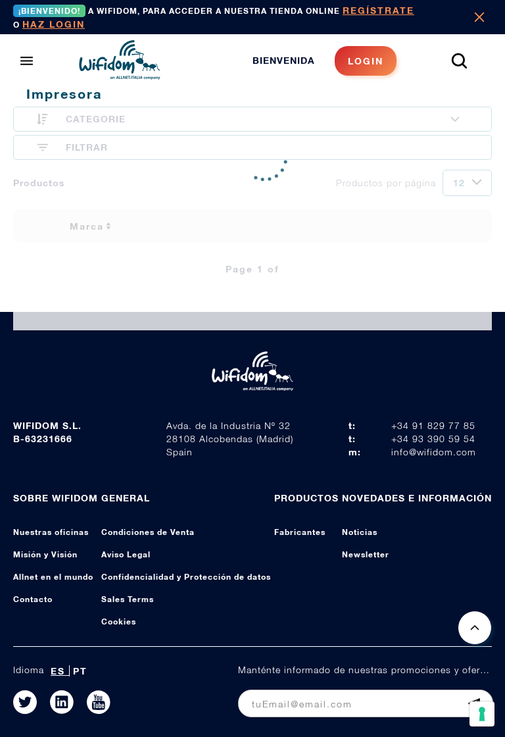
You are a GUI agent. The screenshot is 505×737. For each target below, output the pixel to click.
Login (365, 60)
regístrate (378, 10)
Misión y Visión (45, 554)
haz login (53, 24)
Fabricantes (299, 532)
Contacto (33, 599)
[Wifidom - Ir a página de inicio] (120, 76)
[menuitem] (324, 61)
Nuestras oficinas (51, 532)
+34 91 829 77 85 (433, 425)
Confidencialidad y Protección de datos (186, 577)
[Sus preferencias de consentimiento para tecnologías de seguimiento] (481, 713)
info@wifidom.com (433, 451)
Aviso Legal (126, 554)
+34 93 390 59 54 (433, 438)
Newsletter (365, 554)
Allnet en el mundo (53, 577)
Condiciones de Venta (148, 532)
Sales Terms (127, 599)
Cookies (118, 621)
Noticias (359, 532)
